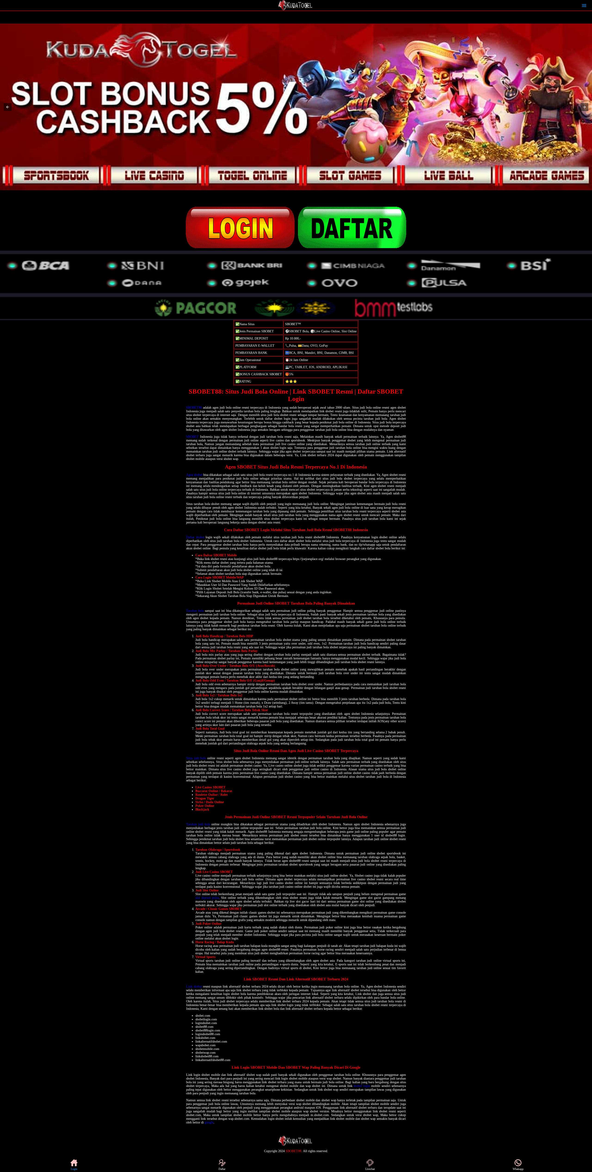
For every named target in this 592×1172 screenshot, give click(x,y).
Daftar (222, 1169)
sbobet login (362, 1086)
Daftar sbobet (195, 537)
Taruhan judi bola (198, 824)
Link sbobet (194, 986)
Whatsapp (518, 1169)
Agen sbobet (194, 475)
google (209, 1122)
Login (74, 1169)
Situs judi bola (196, 758)
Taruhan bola (195, 610)
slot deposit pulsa (207, 898)
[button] (8, 107)
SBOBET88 (194, 407)
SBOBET (192, 436)
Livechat (370, 1169)
